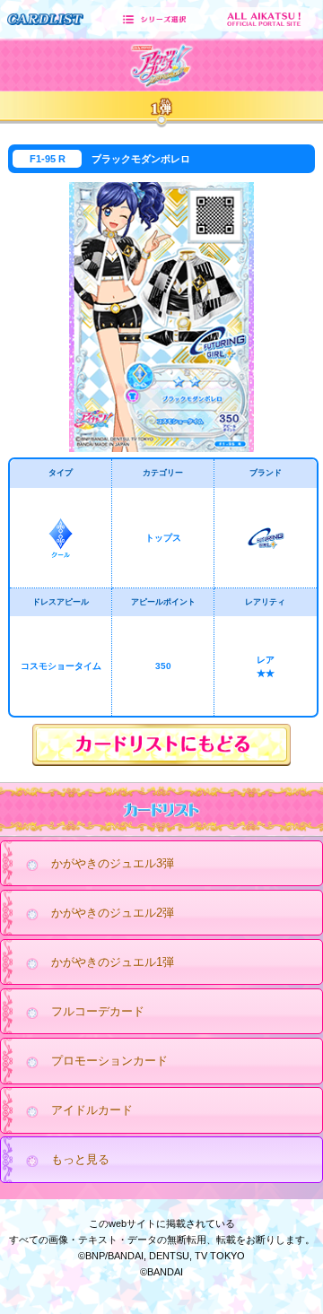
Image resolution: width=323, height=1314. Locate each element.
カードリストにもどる (161, 745)
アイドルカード (92, 1110)
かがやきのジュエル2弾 (112, 912)
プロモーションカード (109, 1060)
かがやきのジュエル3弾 (112, 863)
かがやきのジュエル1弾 (112, 962)
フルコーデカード (97, 1011)
